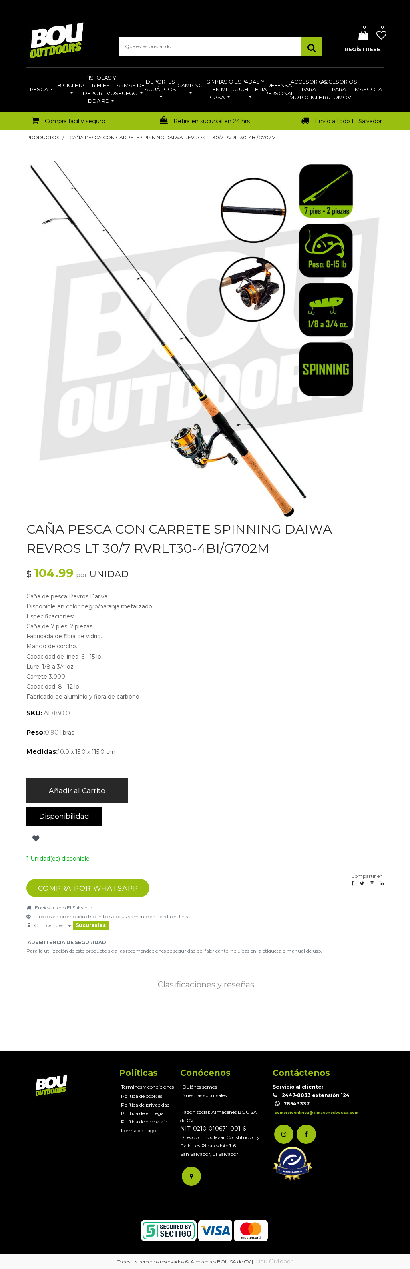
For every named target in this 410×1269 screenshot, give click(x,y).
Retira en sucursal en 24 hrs (211, 121)
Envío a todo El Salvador (348, 121)
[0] (360, 36)
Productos (42, 137)
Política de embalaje (144, 1122)
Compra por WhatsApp (88, 888)
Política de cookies (141, 1096)
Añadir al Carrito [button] (77, 790)
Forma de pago (138, 1130)
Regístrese (362, 49)
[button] (35, 838)
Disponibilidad (64, 816)
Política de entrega (142, 1113)
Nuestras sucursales (204, 1095)
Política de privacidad (145, 1105)
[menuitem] (41, 90)
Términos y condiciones (147, 1087)
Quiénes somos (199, 1087)
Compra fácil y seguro (75, 121)
